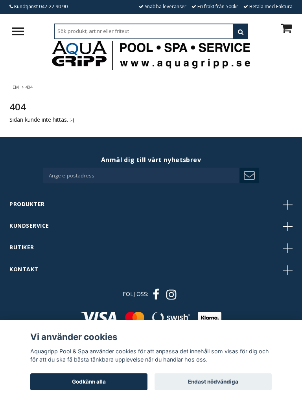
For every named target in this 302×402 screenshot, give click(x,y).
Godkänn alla (89, 381)
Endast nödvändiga (213, 381)
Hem (15, 87)
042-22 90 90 (53, 6)
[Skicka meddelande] (249, 175)
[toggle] (22, 32)
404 (30, 87)
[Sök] (240, 31)
